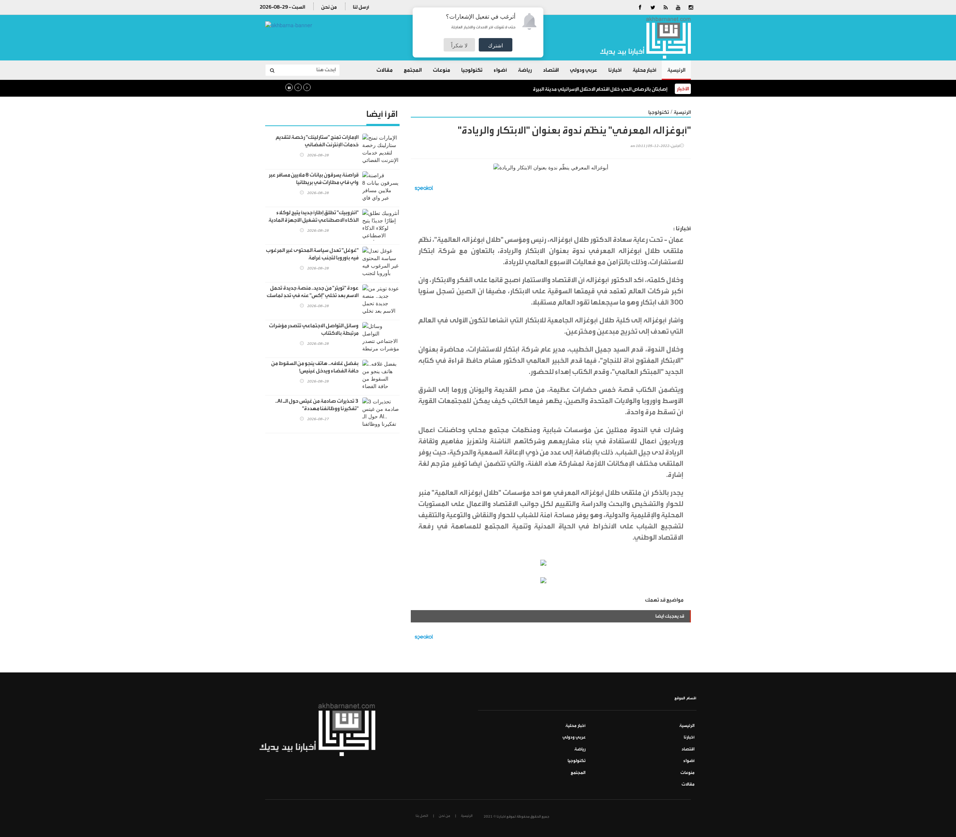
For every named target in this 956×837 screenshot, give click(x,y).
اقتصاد (551, 70)
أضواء (500, 70)
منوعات (441, 70)
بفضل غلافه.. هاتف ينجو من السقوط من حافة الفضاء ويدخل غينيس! (314, 367)
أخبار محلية (644, 70)
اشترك (495, 45)
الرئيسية (676, 70)
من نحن (329, 7)
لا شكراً (459, 45)
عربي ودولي (583, 70)
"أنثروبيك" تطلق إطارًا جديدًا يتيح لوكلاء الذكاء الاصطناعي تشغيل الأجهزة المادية (313, 216)
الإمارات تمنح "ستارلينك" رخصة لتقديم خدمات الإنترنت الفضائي (317, 141)
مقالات (384, 70)
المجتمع (413, 70)
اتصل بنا (422, 815)
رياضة (525, 70)
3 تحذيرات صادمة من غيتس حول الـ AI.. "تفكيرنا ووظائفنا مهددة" (316, 405)
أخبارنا (614, 70)
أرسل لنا (361, 7)
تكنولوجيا (471, 70)
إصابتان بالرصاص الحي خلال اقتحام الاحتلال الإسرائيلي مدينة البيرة (600, 89)
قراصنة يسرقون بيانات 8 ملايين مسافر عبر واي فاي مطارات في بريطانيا (313, 179)
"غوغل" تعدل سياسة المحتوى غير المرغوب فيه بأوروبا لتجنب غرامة (312, 254)
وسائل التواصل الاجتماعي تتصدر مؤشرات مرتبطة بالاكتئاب (313, 329)
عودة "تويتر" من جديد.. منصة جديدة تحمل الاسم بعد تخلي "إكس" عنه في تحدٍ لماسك (312, 292)
